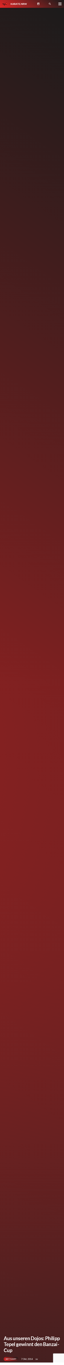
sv (37, 1359)
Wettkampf (11, 1359)
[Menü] (60, 4)
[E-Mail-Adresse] (44, 4)
